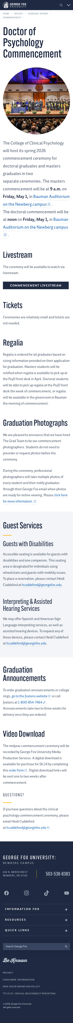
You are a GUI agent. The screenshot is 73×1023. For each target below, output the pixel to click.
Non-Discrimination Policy (21, 986)
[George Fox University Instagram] (26, 893)
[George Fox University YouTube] (66, 893)
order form (16, 770)
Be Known (15, 961)
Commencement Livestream (36, 285)
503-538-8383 (58, 874)
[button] (61, 5)
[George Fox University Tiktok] (46, 893)
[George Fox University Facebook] (6, 893)
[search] (66, 946)
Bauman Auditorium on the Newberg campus (35, 223)
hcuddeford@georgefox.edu (26, 828)
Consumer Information (18, 980)
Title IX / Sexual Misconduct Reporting (29, 993)
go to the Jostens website (29, 696)
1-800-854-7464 (30, 702)
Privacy (8, 973)
